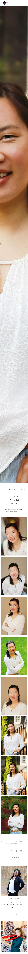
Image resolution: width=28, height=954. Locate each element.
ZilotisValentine (8, 839)
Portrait (25, 841)
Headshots (17, 841)
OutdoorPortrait (11, 841)
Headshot (12, 839)
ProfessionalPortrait (4, 841)
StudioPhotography (18, 839)
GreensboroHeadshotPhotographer (16, 843)
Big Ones (14, 503)
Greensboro (8, 843)
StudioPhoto (21, 841)
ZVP (4, 839)
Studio (23, 839)
